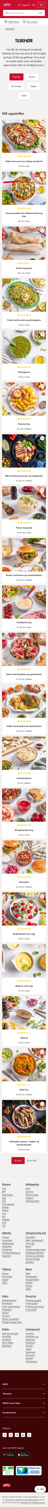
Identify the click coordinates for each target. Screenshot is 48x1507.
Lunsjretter (7, 1240)
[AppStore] (23, 1455)
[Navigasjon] (33, 4)
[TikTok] (29, 1435)
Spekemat (30, 1352)
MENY (5, 1384)
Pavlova (6, 1316)
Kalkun (5, 1210)
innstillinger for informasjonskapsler (32, 1503)
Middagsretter (32, 1201)
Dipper (5, 1279)
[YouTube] (17, 1435)
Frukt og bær (8, 1204)
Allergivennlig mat (36, 1232)
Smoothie (6, 1336)
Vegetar (29, 1198)
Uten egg (30, 1243)
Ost (3, 1216)
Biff (3, 1191)
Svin (4, 1222)
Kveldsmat (7, 1249)
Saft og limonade (10, 1333)
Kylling (5, 1207)
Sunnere (29, 1191)
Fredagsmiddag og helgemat (11, 1254)
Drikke (5, 1329)
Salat (4, 1282)
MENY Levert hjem (11, 1403)
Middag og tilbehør (35, 1252)
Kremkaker (7, 1303)
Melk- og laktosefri (34, 1240)
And (4, 1188)
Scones (29, 1286)
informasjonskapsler (31, 1500)
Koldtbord (30, 1342)
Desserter (31, 1296)
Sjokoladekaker (9, 1300)
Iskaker (5, 1312)
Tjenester (7, 1393)
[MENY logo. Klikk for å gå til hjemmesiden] (7, 5)
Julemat (29, 1358)
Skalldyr (6, 1219)
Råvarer (6, 1184)
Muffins (29, 1282)
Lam (4, 1213)
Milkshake (7, 1346)
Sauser (5, 1273)
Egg (4, 1198)
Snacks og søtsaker (35, 1256)
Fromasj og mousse (35, 1306)
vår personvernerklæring (13, 1500)
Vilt (3, 1225)
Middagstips (32, 1184)
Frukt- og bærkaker (11, 1306)
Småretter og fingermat (32, 1338)
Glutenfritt (30, 1237)
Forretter (30, 1333)
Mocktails (6, 1339)
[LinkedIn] (23, 1435)
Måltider (6, 1232)
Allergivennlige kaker (36, 1249)
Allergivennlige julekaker (33, 1260)
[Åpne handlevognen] (41, 5)
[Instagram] (11, 1435)
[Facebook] (5, 1435)
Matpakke (7, 1246)
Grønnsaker (7, 1194)
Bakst (28, 1246)
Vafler (28, 1289)
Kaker (5, 1296)
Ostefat (29, 1346)
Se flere (18, 1160)
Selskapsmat (33, 1329)
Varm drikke (7, 1342)
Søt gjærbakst (32, 1279)
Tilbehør (6, 1269)
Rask (28, 1188)
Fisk (4, 1201)
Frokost (5, 1237)
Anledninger (31, 1361)
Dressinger (7, 1276)
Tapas (29, 1349)
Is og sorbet (31, 1309)
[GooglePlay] (9, 1455)
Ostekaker (7, 1309)
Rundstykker (32, 1276)
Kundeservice (9, 1412)
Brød (28, 1273)
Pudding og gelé (33, 1300)
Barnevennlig (32, 1194)
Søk (41, 13)
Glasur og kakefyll (10, 1319)
